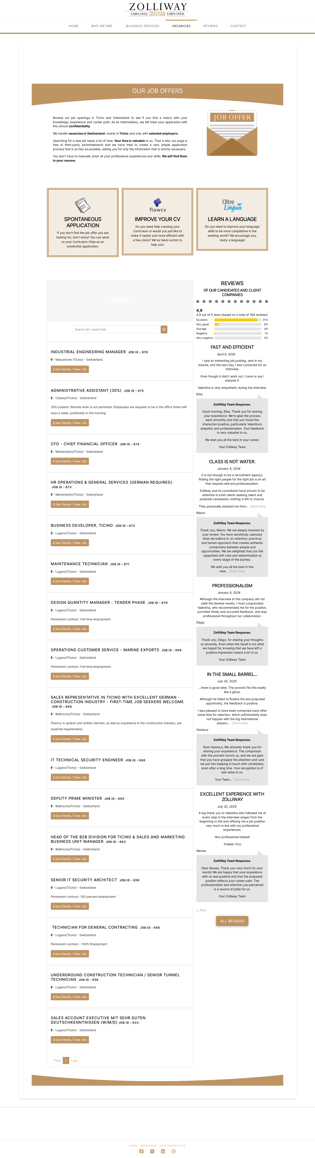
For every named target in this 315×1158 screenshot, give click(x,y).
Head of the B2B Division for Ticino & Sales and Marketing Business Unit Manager (118, 839)
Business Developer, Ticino (93, 525)
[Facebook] (141, 1151)
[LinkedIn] (163, 1151)
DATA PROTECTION (172, 1145)
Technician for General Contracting (105, 927)
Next (203, 910)
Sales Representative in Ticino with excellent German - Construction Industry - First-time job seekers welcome (117, 701)
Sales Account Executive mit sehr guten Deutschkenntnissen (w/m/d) (98, 1020)
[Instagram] (174, 1151)
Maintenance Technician (90, 564)
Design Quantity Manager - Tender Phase (109, 602)
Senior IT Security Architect (95, 880)
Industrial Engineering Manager (99, 352)
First (57, 1060)
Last (74, 1060)
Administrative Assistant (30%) (97, 390)
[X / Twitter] (152, 1151)
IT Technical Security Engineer (98, 760)
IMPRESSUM (148, 1145)
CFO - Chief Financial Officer (95, 444)
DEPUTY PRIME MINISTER (87, 798)
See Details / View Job (70, 369)
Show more (258, 506)
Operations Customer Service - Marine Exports (116, 650)
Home (133, 1145)
